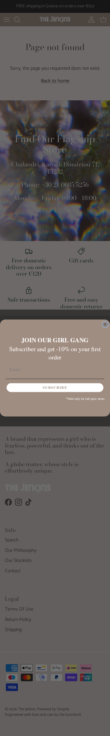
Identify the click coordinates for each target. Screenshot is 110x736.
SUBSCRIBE (55, 387)
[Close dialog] (105, 324)
